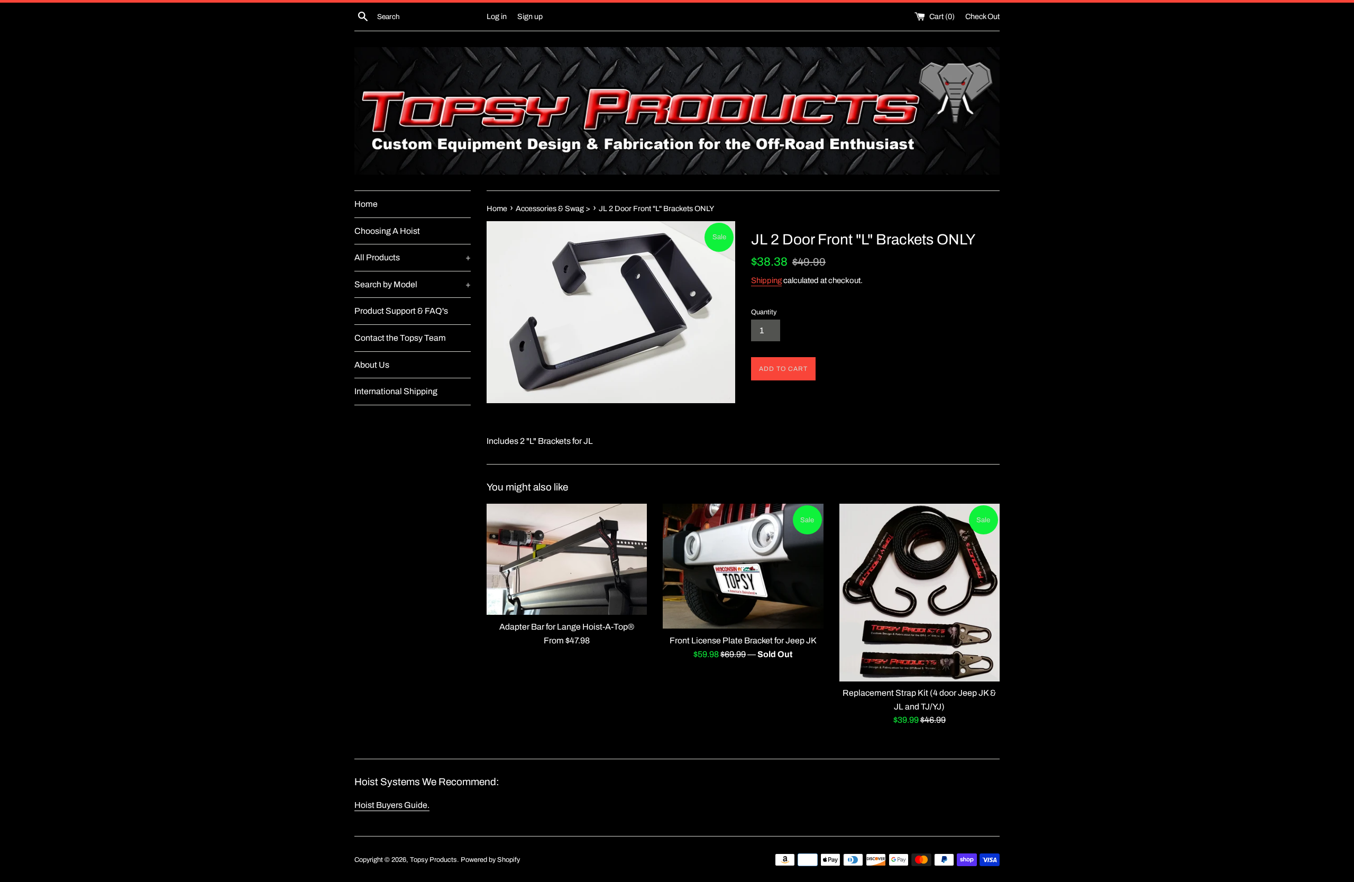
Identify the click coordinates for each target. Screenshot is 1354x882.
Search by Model (412, 284)
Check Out (982, 16)
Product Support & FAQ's (401, 310)
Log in (497, 16)
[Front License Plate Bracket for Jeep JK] (743, 566)
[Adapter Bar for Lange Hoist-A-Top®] (567, 559)
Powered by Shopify (490, 859)
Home (366, 203)
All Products (412, 257)
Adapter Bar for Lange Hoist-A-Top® (566, 626)
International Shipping (395, 391)
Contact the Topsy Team (400, 337)
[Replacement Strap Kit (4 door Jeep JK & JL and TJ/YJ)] (919, 592)
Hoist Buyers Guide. (391, 805)
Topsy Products (433, 859)
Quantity (763, 312)
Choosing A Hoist (387, 230)
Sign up (530, 16)
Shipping (766, 280)
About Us (371, 364)
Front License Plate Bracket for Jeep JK (743, 640)
